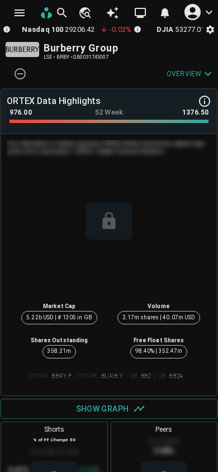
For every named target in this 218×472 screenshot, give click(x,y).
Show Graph (102, 408)
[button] (84, 12)
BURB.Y (112, 376)
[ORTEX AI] (112, 13)
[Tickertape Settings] (210, 29)
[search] (62, 13)
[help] (204, 101)
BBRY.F (61, 376)
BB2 (146, 376)
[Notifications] (165, 13)
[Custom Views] (140, 13)
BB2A (176, 376)
